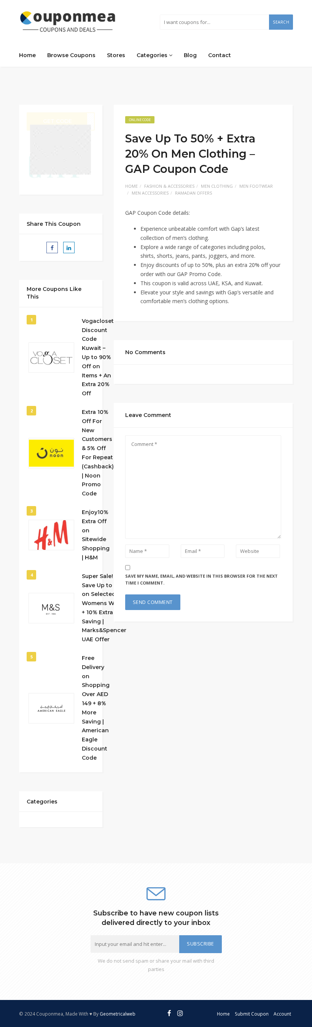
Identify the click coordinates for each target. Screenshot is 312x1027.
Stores (116, 55)
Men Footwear (256, 186)
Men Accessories (150, 193)
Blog (190, 55)
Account (282, 1014)
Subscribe (200, 944)
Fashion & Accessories (169, 186)
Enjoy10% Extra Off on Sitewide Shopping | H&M (96, 535)
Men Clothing (217, 186)
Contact (219, 55)
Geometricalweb (117, 1014)
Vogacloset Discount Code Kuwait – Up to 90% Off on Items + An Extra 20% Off (98, 357)
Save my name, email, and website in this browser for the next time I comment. (201, 579)
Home (27, 55)
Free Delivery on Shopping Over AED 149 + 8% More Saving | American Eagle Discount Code (96, 708)
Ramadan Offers (193, 193)
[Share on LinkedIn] (69, 247)
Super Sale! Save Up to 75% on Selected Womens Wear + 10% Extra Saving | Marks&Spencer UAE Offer (104, 608)
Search (281, 22)
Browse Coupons (71, 55)
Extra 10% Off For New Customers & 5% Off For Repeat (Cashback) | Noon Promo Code (98, 453)
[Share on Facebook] (52, 247)
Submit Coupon (252, 1014)
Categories (153, 55)
